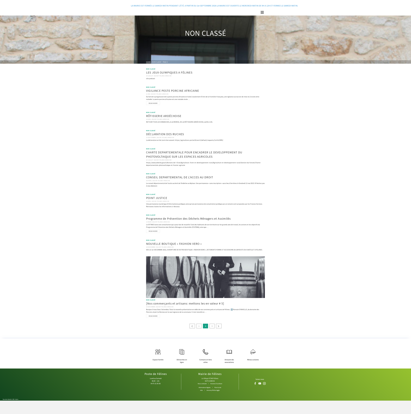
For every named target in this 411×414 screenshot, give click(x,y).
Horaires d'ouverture (216, 384)
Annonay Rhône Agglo (213, 390)
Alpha (16, 399)
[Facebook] (255, 384)
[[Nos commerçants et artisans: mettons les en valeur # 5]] (205, 277)
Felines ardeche (165, 76)
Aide (201, 390)
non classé (150, 69)
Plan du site (217, 387)
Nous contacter (202, 384)
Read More (153, 103)
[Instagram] (264, 384)
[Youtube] (260, 384)
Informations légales (204, 387)
